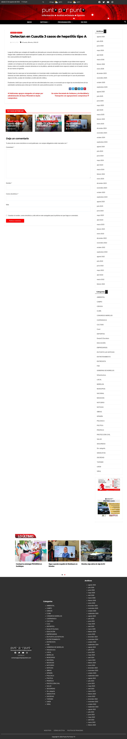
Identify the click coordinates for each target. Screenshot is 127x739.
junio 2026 (100, 46)
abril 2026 (100, 55)
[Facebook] (99, 2)
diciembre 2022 (102, 238)
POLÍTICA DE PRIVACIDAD (75, 730)
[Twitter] (103, 2)
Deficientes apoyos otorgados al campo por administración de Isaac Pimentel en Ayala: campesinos (25, 95)
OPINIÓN (100, 416)
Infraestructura (101, 375)
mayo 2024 (100, 160)
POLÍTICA (100, 425)
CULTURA (100, 324)
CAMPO (99, 302)
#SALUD (36, 42)
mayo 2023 (100, 215)
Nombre (9, 183)
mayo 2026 (100, 50)
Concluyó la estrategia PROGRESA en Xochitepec (48, 125)
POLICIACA (100, 421)
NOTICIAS (44, 22)
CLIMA (99, 311)
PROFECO (100, 430)
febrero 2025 (101, 119)
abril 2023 (100, 220)
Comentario (10, 147)
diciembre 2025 (102, 73)
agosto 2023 (101, 201)
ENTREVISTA (101, 361)
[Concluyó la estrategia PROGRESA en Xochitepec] (63, 550)
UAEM (99, 466)
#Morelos (30, 42)
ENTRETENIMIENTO (103, 356)
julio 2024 (100, 151)
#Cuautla (24, 42)
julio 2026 (100, 41)
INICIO (29, 22)
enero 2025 (100, 123)
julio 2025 (100, 96)
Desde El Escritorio (103, 338)
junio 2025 (100, 101)
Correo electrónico (12, 194)
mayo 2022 (100, 270)
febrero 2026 (101, 64)
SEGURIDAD (101, 444)
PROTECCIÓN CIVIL (103, 434)
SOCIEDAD (55, 121)
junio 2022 (100, 265)
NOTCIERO (100, 402)
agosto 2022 (101, 256)
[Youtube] (108, 2)
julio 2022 (100, 261)
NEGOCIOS (100, 398)
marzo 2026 (100, 59)
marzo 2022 (100, 279)
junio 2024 (100, 156)
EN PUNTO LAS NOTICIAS (105, 352)
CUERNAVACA (102, 320)
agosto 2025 (101, 91)
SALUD (21, 121)
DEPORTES (101, 334)
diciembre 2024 (102, 128)
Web (7, 204)
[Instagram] (112, 2)
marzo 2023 (100, 224)
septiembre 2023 (102, 197)
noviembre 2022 (102, 243)
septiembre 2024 (102, 142)
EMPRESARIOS (102, 347)
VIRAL (99, 471)
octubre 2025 (101, 82)
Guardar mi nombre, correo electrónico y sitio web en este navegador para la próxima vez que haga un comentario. (43, 215)
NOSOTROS (47, 730)
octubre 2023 (101, 192)
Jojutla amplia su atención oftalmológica (16, 125)
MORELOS (44, 121)
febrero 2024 (101, 174)
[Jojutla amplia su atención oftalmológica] (31, 550)
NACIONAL (69, 121)
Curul (98, 329)
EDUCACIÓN (101, 343)
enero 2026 (100, 68)
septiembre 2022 (102, 252)
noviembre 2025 (102, 78)
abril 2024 (100, 165)
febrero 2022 (101, 284)
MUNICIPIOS (13, 32)
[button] (45, 22)
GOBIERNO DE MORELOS (105, 370)
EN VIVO (84, 22)
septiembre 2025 (102, 87)
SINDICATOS (101, 453)
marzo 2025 (100, 114)
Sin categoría (101, 448)
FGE (98, 366)
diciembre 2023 (102, 183)
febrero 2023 (101, 229)
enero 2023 (100, 233)
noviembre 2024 (102, 133)
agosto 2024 (101, 146)
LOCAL (38, 121)
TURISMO (100, 462)
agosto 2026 (101, 36)
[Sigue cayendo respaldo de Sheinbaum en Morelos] (96, 550)
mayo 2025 (100, 105)
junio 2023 (100, 211)
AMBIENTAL (101, 297)
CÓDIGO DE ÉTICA (59, 730)
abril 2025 (100, 110)
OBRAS (99, 411)
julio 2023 (100, 206)
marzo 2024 (100, 169)
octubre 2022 (101, 247)
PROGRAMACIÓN (64, 22)
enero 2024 (100, 178)
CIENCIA (100, 306)
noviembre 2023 (102, 188)
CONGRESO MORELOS (104, 315)
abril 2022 (100, 275)
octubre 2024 (101, 137)
